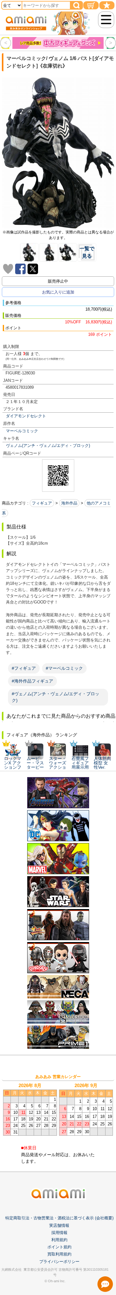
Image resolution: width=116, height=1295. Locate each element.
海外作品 (69, 503)
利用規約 (59, 1239)
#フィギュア (24, 668)
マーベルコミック (22, 431)
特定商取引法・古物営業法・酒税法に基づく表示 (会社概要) (59, 1218)
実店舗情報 (59, 1225)
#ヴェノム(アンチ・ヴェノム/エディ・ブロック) (55, 697)
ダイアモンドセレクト (26, 416)
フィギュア (42, 503)
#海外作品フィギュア (32, 680)
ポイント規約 (59, 1247)
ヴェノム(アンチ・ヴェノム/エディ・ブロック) (48, 445)
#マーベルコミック (64, 668)
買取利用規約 (59, 1254)
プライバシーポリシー (59, 1261)
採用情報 (59, 1232)
